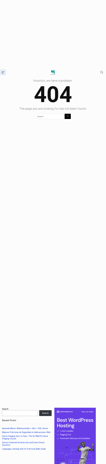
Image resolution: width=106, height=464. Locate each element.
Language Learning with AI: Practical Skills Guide (24, 449)
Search (5, 409)
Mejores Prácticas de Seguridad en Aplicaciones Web (26, 432)
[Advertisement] (53, 34)
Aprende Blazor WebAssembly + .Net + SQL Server (25, 428)
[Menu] (3, 72)
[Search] (101, 72)
